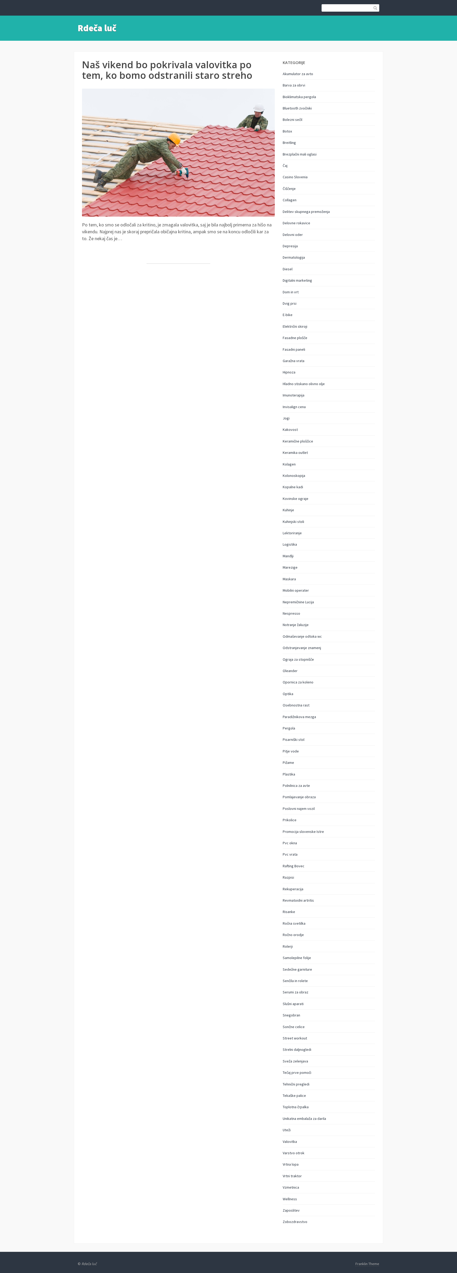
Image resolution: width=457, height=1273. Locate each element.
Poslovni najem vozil (299, 808)
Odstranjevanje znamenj (302, 647)
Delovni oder (293, 234)
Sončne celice (294, 1026)
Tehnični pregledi (296, 1084)
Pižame (288, 762)
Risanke (289, 911)
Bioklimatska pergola (299, 96)
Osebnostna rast (296, 705)
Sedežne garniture (297, 969)
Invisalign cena (294, 406)
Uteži (287, 1130)
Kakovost (290, 429)
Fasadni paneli (294, 349)
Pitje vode (291, 751)
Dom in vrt (291, 292)
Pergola (289, 728)
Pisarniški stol (293, 739)
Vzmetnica (291, 1187)
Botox (287, 131)
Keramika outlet (295, 452)
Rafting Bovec (293, 866)
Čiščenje (289, 188)
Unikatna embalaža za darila (304, 1118)
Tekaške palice (294, 1095)
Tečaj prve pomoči (297, 1072)
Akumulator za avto (298, 73)
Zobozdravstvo (295, 1221)
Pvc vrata (290, 854)
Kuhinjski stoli (293, 521)
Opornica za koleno (298, 682)
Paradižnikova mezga (299, 716)
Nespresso (291, 613)
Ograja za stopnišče (298, 659)
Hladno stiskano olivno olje (304, 383)
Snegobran (291, 1015)
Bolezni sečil (292, 119)
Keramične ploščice (298, 441)
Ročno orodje (293, 934)
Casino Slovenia (295, 177)
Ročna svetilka (294, 923)
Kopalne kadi (293, 487)
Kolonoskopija (294, 475)
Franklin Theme (367, 1263)
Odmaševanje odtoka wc (302, 636)
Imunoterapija (293, 395)
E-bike (288, 314)
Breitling (289, 142)
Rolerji (288, 946)
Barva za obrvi (294, 85)
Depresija (290, 246)
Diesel (288, 269)
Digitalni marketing (297, 280)
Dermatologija (294, 257)
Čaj (285, 165)
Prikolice (289, 820)
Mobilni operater (296, 590)
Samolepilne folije (297, 957)
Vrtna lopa (291, 1164)
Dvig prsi (289, 303)
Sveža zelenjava (295, 1061)
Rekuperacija (293, 889)
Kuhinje (288, 510)
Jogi (286, 418)
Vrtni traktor (292, 1176)
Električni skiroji (295, 326)
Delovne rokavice (296, 223)
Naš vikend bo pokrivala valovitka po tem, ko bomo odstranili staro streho (167, 70)
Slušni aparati (293, 1003)
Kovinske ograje (295, 498)
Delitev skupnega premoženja (306, 211)
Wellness (290, 1199)
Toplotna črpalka (296, 1107)
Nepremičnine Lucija (298, 602)
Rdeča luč (97, 28)
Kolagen (289, 464)
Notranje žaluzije (296, 624)
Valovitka (290, 1141)
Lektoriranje (292, 533)
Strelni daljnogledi (297, 1049)
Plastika (289, 774)
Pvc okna (290, 843)
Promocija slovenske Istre (303, 831)
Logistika (290, 544)
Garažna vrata (293, 360)
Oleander (290, 670)
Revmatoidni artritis (298, 900)
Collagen (289, 200)
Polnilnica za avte (296, 785)
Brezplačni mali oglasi (300, 154)
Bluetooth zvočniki (297, 108)
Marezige (290, 567)
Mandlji (288, 556)
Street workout (295, 1038)
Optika (288, 693)
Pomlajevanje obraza (299, 797)
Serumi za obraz (295, 992)
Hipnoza (289, 372)
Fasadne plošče (295, 337)
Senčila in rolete (295, 980)
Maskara (289, 579)
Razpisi (288, 877)
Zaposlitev (291, 1210)
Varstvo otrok (293, 1153)
